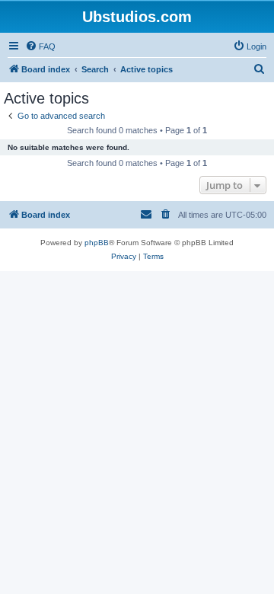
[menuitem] (40, 46)
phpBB (96, 242)
